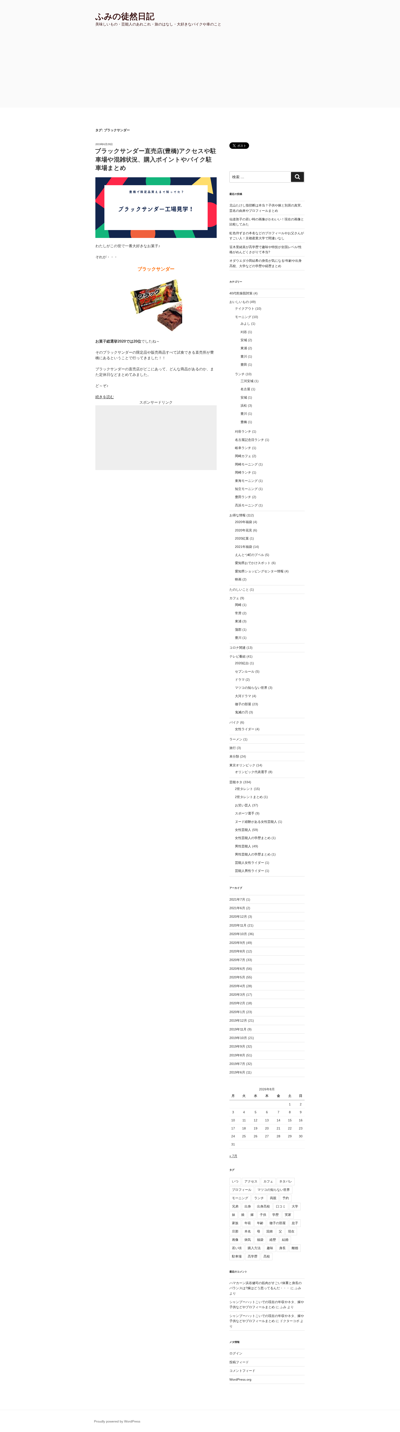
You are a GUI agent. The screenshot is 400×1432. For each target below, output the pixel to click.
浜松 (244, 405)
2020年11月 (238, 925)
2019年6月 (237, 1072)
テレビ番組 (237, 656)
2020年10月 (238, 934)
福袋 (260, 1240)
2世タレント (244, 789)
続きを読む (104, 397)
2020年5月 (237, 977)
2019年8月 (237, 1055)
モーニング (243, 317)
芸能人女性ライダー (249, 862)
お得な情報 (237, 515)
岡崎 (238, 605)
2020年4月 (237, 986)
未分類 (234, 756)
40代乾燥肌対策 (241, 293)
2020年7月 (237, 960)
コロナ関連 (237, 647)
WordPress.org (240, 1379)
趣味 (270, 1248)
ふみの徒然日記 (124, 16)
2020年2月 (237, 1003)
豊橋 (244, 422)
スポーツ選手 (244, 813)
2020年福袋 (243, 522)
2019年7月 (237, 1064)
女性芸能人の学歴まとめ (253, 838)
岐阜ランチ (243, 448)
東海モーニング (246, 481)
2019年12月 (238, 1020)
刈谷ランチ (243, 431)
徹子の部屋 (243, 704)
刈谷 (244, 332)
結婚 (285, 1240)
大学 (295, 1206)
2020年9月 (237, 943)
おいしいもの (239, 302)
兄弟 (235, 1206)
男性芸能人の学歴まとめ (253, 854)
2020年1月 (237, 1012)
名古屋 (245, 389)
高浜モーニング (246, 505)
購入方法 (254, 1248)
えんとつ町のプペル (249, 555)
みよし (245, 323)
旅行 (232, 748)
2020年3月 (237, 994)
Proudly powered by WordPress (117, 1421)
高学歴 (252, 1256)
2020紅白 (242, 663)
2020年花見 (243, 530)
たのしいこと (239, 589)
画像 (235, 1240)
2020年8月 (237, 951)
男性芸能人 (243, 846)
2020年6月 (237, 968)
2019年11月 (238, 1029)
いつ (235, 1181)
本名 (247, 1231)
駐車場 (237, 1256)
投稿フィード (239, 1362)
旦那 (235, 1231)
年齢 (260, 1223)
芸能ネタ (235, 782)
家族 (235, 1223)
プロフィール (241, 1190)
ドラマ (240, 679)
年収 (247, 1223)
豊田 (244, 364)
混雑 (269, 1231)
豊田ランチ (243, 497)
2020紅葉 (242, 538)
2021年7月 (237, 899)
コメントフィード (242, 1371)
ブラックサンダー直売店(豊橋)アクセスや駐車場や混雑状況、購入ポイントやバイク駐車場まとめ (155, 159)
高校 (266, 1256)
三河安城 (247, 381)
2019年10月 (238, 1038)
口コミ (281, 1206)
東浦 (244, 348)
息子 (295, 1223)
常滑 (238, 613)
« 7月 (233, 1156)
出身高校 (263, 1206)
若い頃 (237, 1248)
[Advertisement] (200, 73)
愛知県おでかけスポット (253, 563)
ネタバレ (285, 1181)
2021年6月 (237, 908)
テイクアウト (244, 308)
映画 (238, 579)
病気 (247, 1240)
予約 (285, 1198)
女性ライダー (244, 729)
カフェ (234, 598)
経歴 (272, 1240)
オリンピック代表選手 (251, 772)
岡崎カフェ (243, 456)
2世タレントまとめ (249, 797)
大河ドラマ (243, 696)
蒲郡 (238, 629)
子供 (263, 1215)
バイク (234, 722)
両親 (273, 1198)
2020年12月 (238, 916)
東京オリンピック (242, 765)
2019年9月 (237, 1046)
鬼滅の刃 (241, 712)
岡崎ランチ (243, 472)
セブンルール (244, 671)
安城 (244, 340)
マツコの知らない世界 (251, 687)
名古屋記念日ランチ (249, 440)
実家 (288, 1215)
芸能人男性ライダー (249, 871)
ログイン (235, 1353)
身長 (282, 1248)
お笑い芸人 (243, 805)
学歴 (275, 1215)
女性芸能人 (243, 830)
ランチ (240, 374)
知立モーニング (246, 489)
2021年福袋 (243, 547)
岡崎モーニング (246, 464)
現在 (291, 1231)
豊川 (244, 356)
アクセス (250, 1181)
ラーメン (235, 739)
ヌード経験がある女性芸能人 (256, 822)
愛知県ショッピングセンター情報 (259, 571)
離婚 (295, 1248)
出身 (247, 1206)
